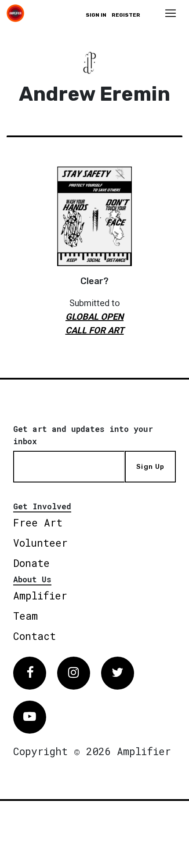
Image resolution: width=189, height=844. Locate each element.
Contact (34, 636)
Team (25, 615)
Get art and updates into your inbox (83, 435)
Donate (31, 563)
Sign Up (150, 467)
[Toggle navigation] (170, 13)
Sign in (96, 15)
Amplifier (40, 595)
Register (126, 15)
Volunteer (40, 542)
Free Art (37, 522)
